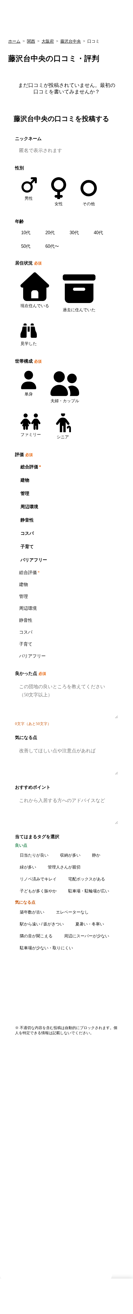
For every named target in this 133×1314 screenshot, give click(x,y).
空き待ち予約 (23, 1232)
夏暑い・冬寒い (89, 924)
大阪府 (48, 41)
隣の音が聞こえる (36, 936)
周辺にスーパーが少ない (86, 936)
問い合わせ (123, 1305)
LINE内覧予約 (23, 1240)
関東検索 (113, 27)
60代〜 (52, 246)
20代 (50, 232)
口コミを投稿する (94, 989)
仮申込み (18, 1225)
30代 (74, 232)
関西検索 (24, 27)
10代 (25, 232)
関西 (31, 41)
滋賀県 (16, 1135)
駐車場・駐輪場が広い (88, 891)
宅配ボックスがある (86, 879)
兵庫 (68, 27)
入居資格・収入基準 (29, 1180)
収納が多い (70, 855)
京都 (88, 27)
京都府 (16, 1120)
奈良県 (16, 1128)
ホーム (14, 41)
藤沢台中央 (70, 41)
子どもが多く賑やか (38, 891)
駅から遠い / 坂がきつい (42, 924)
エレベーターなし (72, 912)
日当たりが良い (34, 855)
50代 (25, 246)
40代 (98, 232)
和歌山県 (18, 1143)
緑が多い (28, 867)
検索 (121, 12)
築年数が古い (32, 912)
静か (96, 855)
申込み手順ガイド (27, 1195)
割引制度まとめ (25, 1188)
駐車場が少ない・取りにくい (46, 948)
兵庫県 (16, 1113)
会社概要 (18, 1247)
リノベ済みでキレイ (38, 879)
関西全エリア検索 (27, 1098)
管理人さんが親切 (64, 867)
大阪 (48, 27)
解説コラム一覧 (25, 1173)
